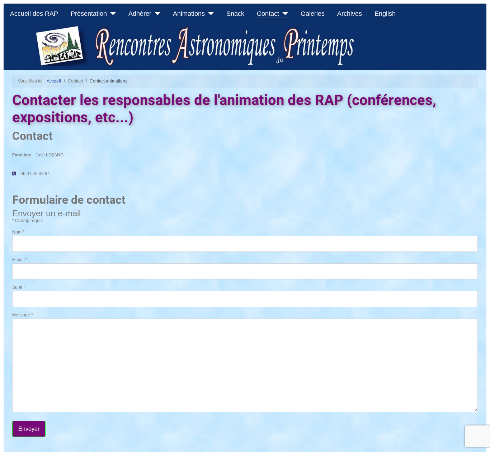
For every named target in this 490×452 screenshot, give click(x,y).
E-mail (20, 259)
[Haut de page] (479, 440)
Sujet (18, 287)
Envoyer (28, 429)
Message (22, 314)
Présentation (89, 13)
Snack (235, 13)
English (385, 13)
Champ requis (27, 220)
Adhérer (139, 13)
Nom (18, 232)
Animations (189, 13)
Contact (268, 13)
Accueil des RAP (34, 13)
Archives (349, 13)
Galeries (313, 13)
